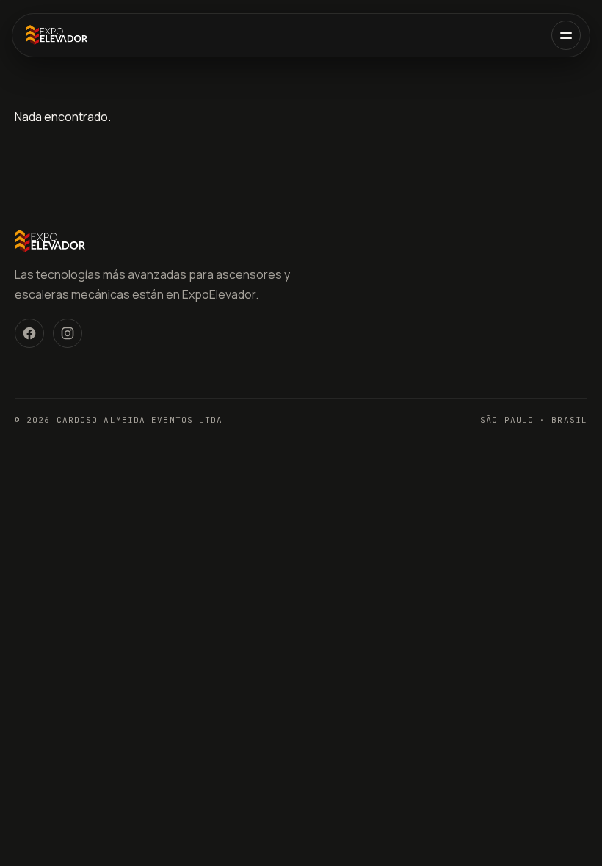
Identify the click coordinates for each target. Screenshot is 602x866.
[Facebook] (29, 333)
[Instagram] (67, 333)
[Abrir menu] (566, 35)
